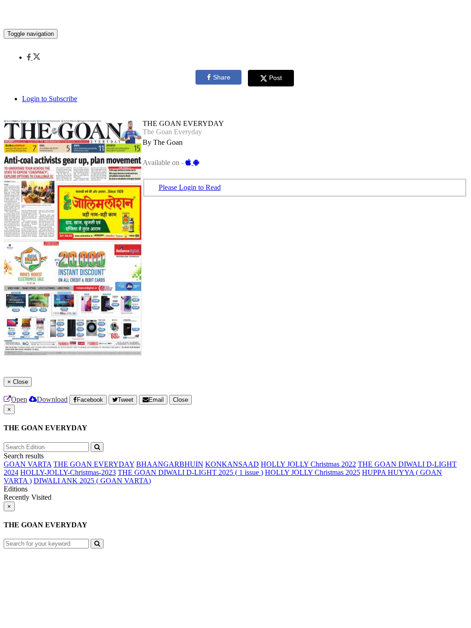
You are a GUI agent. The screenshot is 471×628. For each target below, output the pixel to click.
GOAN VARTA (28, 464)
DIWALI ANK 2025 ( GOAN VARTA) (92, 481)
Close (180, 399)
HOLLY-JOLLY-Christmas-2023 (68, 472)
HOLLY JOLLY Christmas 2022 (308, 464)
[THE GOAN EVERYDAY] (235, 15)
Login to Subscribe (49, 99)
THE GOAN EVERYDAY (93, 464)
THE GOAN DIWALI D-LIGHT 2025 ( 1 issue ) (190, 472)
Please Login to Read (190, 187)
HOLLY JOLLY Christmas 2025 (312, 472)
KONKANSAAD (232, 464)
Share (221, 77)
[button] (33, 57)
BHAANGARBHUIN (169, 464)
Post (275, 77)
